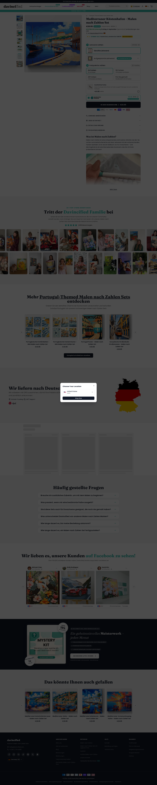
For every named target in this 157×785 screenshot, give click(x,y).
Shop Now (78, 398)
